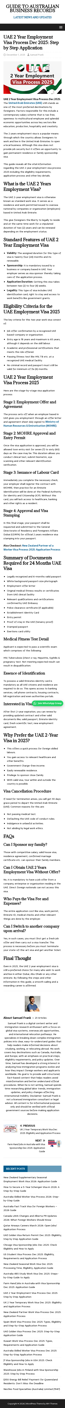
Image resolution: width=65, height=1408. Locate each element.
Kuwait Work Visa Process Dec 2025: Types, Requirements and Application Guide (28, 1343)
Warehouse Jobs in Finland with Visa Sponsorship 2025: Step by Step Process (30, 1372)
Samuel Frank (37, 55)
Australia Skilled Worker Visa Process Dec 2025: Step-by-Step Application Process (30, 1352)
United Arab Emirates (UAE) (25, 103)
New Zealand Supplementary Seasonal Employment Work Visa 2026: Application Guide (30, 1179)
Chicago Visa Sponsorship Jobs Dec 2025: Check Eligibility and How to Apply (30, 1247)
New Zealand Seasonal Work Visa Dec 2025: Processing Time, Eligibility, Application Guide (28, 1266)
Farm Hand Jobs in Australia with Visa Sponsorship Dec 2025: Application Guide (31, 1285)
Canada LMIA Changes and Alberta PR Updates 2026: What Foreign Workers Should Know (30, 1218)
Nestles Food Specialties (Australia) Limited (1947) (31, 1389)
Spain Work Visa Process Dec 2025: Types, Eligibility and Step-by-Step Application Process (32, 1323)
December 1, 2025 (16, 55)
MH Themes (51, 1403)
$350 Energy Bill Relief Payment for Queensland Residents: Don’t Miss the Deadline (30, 1381)
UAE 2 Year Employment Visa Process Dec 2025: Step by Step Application (30, 1295)
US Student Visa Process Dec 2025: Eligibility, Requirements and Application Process (28, 1256)
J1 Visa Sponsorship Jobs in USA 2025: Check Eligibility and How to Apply (27, 1362)
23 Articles (41, 1018)
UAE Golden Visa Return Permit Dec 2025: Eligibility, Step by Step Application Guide (32, 1237)
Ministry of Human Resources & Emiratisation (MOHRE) (31, 423)
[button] (60, 26)
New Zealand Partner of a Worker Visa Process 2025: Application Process (31, 547)
